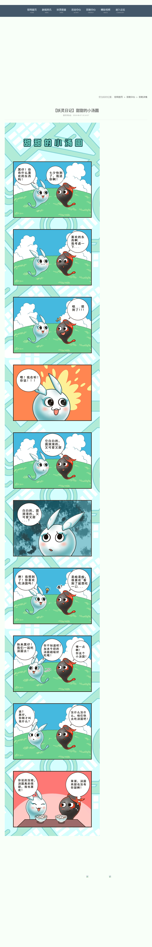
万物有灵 (141, 11)
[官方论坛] (42, 888)
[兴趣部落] (64, 888)
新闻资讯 (46, 11)
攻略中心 (91, 11)
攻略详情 (143, 97)
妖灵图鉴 (61, 11)
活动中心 (76, 11)
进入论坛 (120, 11)
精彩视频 (105, 11)
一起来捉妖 (10, 11)
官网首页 (32, 11)
